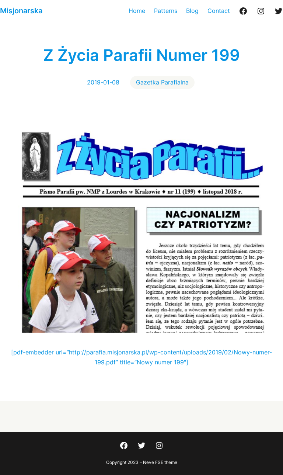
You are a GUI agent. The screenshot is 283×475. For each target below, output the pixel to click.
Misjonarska (21, 10)
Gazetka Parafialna (162, 82)
